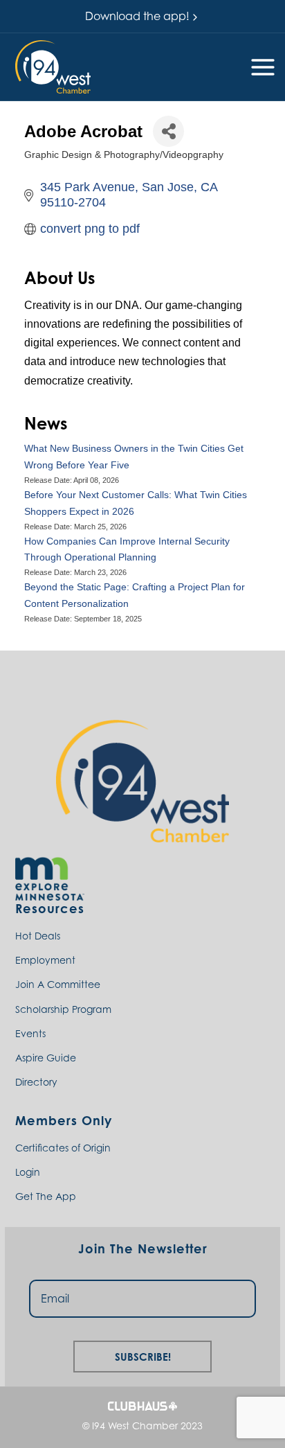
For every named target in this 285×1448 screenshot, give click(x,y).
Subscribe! (143, 1354)
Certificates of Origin (63, 1148)
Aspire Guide (45, 1057)
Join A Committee (57, 984)
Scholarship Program (63, 1009)
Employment (45, 960)
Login (27, 1172)
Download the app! (137, 16)
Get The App (45, 1196)
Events (30, 1033)
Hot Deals (37, 936)
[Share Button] (168, 131)
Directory (36, 1082)
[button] (53, 67)
